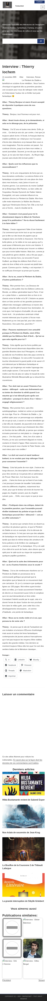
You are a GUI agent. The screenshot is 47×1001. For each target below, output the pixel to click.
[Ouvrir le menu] (43, 7)
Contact (39, 2)
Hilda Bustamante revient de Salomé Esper (23, 800)
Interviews (30, 77)
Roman (37, 77)
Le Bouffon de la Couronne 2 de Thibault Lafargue (22, 866)
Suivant (42, 980)
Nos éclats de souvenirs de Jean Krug (21, 832)
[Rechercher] (40, 41)
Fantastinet (19, 6)
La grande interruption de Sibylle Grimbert (23, 901)
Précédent (6, 980)
